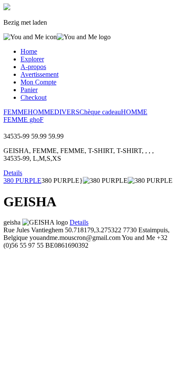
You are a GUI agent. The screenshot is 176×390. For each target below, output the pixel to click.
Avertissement (40, 74)
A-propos (33, 66)
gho (34, 119)
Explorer (32, 59)
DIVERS (66, 112)
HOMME (41, 112)
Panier (29, 89)
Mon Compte (38, 82)
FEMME (15, 112)
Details (12, 172)
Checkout (34, 97)
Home (29, 51)
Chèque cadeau (100, 112)
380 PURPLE (22, 180)
